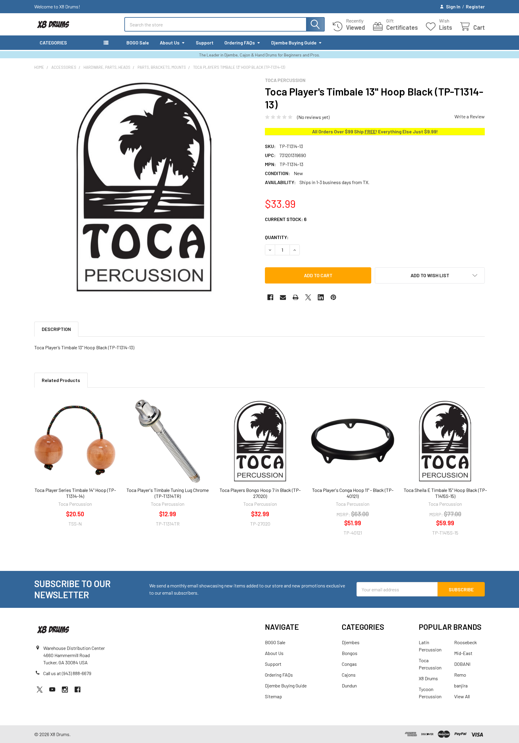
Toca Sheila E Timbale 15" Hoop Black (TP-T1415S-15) (445, 493)
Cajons (349, 675)
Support (205, 42)
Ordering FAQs (239, 42)
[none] (144, 187)
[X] (308, 297)
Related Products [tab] (61, 380)
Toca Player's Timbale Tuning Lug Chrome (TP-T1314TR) (167, 493)
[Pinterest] (333, 297)
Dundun (349, 685)
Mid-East (463, 653)
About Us (170, 42)
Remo (460, 675)
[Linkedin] (320, 297)
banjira (461, 685)
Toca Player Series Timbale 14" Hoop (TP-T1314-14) (75, 493)
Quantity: (277, 237)
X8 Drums (428, 678)
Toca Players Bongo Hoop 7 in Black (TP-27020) (260, 493)
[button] (430, 275)
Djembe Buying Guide (294, 42)
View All (462, 696)
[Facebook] (270, 297)
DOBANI (462, 664)
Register (475, 6)
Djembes (351, 642)
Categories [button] (53, 42)
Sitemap (273, 696)
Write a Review (469, 116)
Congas (349, 664)
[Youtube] (52, 689)
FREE (370, 131)
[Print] (295, 297)
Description (56, 329)
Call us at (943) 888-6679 (67, 673)
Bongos (349, 653)
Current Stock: (286, 219)
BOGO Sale (137, 42)
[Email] (283, 297)
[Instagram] (64, 689)
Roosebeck (465, 642)
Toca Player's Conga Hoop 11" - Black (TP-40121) (352, 493)
